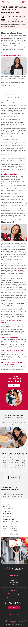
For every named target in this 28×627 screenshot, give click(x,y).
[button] (25, 2)
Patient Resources (14, 582)
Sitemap (23, 620)
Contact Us (14, 584)
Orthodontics (14, 580)
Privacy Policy (8, 621)
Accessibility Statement (17, 621)
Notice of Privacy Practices (14, 622)
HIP (23, 624)
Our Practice (14, 578)
